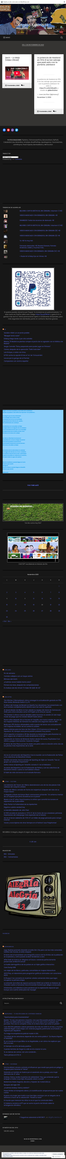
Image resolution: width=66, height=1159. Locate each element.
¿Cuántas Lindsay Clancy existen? (16, 1088)
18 (25, 605)
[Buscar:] (33, 1003)
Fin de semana (9, 673)
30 (7, 617)
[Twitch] (12, 130)
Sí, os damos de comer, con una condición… (20, 1052)
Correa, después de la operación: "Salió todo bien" (22, 349)
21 (50, 605)
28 (50, 611)
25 (25, 611)
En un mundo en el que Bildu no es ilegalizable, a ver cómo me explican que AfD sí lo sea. (32, 1042)
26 (33, 611)
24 (16, 611)
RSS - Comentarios (11, 857)
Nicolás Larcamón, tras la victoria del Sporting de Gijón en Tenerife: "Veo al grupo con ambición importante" (31, 761)
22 (59, 605)
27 (42, 611)
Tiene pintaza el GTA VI (12, 1055)
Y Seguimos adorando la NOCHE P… (33, 1117)
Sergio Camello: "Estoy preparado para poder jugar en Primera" (27, 346)
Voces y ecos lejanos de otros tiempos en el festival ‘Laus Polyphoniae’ (30, 823)
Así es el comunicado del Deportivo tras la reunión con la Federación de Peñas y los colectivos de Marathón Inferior (33, 756)
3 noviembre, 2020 (13, 85)
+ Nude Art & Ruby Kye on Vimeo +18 (33, 256)
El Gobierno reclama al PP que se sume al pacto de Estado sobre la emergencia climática (29, 1104)
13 (42, 598)
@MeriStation (53, 90)
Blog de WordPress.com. (33, 1139)
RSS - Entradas (9, 854)
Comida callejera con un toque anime (18, 676)
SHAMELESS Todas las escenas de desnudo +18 (37, 220)
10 (15, 598)
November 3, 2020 (44, 97)
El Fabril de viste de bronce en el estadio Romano (22, 772)
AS (5, 329)
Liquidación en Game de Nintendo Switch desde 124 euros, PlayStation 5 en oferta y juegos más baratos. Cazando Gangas (32, 740)
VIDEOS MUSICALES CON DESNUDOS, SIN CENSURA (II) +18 (40, 236)
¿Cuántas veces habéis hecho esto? (17, 682)
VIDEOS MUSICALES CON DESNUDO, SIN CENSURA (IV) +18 (40, 251)
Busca (61, 37)
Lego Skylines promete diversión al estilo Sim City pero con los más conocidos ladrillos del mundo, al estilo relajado (33, 951)
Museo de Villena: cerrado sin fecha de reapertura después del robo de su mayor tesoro (31, 791)
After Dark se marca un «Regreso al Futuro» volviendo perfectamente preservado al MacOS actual (30, 961)
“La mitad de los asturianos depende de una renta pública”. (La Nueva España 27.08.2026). (33, 1037)
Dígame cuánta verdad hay (14, 807)
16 (6, 605)
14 (50, 598)
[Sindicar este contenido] (3, 329)
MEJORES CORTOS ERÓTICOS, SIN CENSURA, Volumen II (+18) (41, 225)
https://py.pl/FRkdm (43, 314)
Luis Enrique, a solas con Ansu (15, 352)
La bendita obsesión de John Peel (16, 810)
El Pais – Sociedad (10, 1064)
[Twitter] (16, 130)
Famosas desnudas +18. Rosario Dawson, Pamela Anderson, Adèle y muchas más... (38, 247)
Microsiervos (9, 946)
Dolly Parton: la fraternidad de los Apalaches (20, 804)
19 (33, 605)
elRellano (7, 670)
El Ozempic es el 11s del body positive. (17, 1046)
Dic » (9, 621)
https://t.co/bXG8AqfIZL (48, 88)
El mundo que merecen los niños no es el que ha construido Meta (28, 1100)
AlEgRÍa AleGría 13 (33, 25)
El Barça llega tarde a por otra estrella (18, 339)
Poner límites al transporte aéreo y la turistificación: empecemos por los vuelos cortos (33, 1092)
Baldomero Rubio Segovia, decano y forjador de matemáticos (27, 1082)
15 (59, 598)
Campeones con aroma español (16, 361)
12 (33, 598)
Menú (8, 37)
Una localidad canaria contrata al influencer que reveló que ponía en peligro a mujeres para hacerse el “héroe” (33, 1068)
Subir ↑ (33, 1141)
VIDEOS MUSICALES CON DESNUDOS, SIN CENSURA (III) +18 (40, 231)
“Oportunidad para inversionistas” (16, 1017)
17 (15, 605)
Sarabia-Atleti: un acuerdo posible (16, 333)
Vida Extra (8, 697)
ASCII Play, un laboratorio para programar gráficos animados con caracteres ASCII (32, 974)
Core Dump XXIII (10, 967)
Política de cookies (8, 1156)
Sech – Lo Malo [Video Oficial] (12, 58)
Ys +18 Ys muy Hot (26, 241)
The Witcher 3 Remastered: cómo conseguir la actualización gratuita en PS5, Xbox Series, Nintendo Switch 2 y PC (32, 701)
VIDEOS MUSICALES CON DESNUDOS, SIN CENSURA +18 (38, 215)
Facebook (6, 933)
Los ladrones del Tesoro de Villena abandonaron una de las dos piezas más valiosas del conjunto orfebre (32, 786)
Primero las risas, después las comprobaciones (21, 685)
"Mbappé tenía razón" (12, 336)
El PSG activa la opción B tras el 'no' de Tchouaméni (23, 355)
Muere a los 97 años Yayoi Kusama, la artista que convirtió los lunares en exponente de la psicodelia (31, 800)
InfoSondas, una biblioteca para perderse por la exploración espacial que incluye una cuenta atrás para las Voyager (31, 989)
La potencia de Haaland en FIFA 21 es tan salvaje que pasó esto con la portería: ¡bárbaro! (48, 61)
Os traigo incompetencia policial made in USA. (21, 1033)
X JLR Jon (33, 842)
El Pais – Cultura (10, 781)
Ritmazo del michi (10, 679)
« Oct (5, 621)
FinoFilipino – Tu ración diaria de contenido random (22, 1014)
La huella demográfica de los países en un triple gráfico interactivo (29, 964)
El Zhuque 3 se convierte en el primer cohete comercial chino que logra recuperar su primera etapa (30, 979)
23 (7, 611)
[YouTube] (8, 130)
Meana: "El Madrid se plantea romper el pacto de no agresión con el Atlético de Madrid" (33, 342)
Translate (18, 159)
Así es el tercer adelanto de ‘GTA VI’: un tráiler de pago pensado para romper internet (33, 819)
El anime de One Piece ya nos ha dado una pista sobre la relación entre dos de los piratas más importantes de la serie (33, 745)
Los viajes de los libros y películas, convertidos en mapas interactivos (29, 970)
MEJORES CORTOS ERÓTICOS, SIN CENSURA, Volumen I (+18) (41, 211)
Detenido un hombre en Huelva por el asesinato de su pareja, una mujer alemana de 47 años (31, 1073)
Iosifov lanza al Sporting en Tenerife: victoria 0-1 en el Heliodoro (27, 765)
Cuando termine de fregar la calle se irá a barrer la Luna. (25, 1049)
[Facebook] (4, 130)
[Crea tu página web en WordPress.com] (33, 2)
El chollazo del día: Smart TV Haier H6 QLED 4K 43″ (22, 688)
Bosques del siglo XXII (12, 1085)
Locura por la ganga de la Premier (16, 358)
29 (59, 611)
